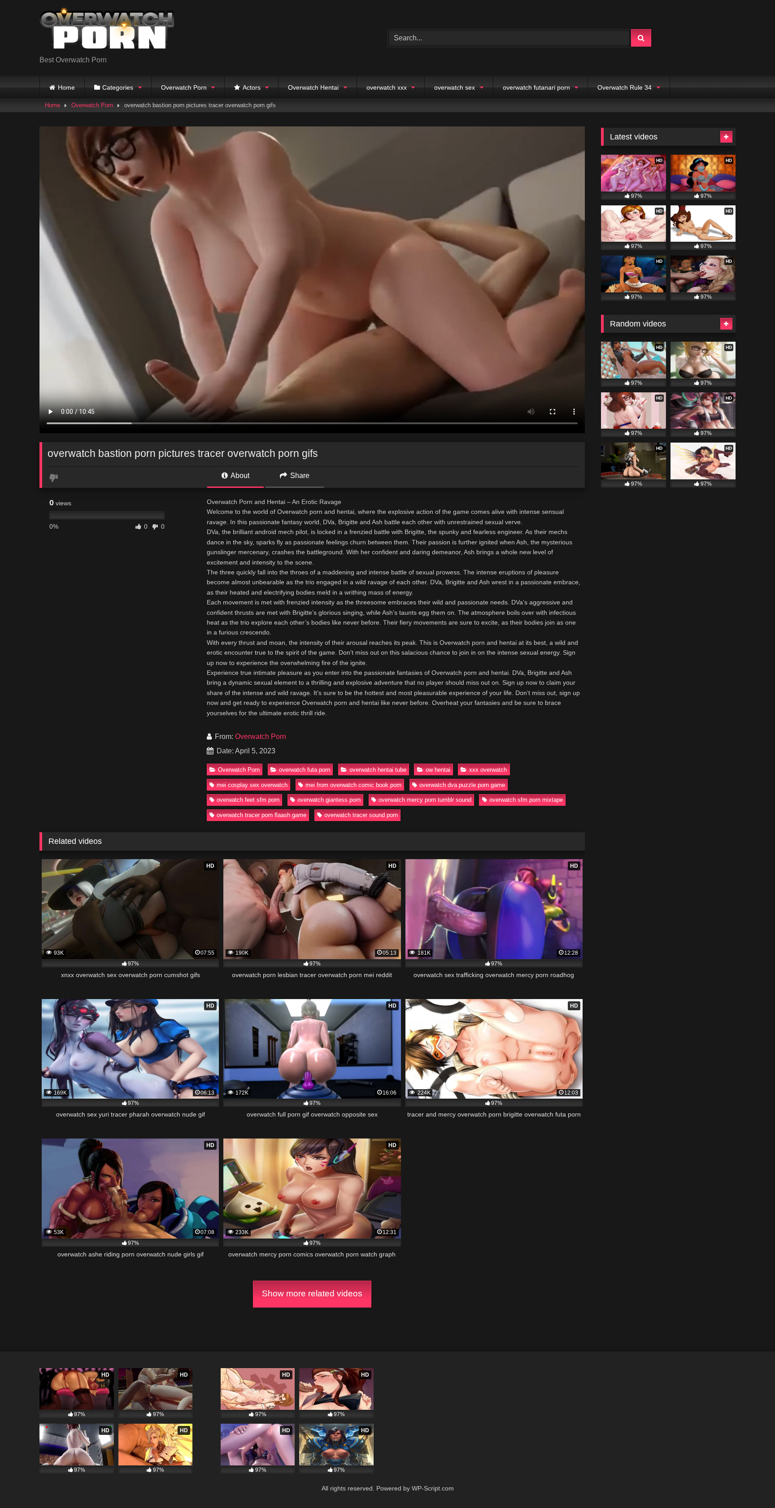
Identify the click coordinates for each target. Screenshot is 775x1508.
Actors (252, 87)
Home (66, 87)
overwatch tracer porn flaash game (261, 815)
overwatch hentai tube (377, 769)
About (239, 475)
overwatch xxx (386, 87)
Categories (117, 87)
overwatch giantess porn (329, 799)
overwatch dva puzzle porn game (462, 785)
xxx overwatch (488, 769)
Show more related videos (312, 1293)
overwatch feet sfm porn (248, 799)
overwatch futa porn (304, 769)
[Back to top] (747, 1481)
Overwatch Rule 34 (624, 87)
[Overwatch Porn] (106, 31)
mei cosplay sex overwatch (252, 785)
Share (298, 475)
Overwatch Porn (184, 87)
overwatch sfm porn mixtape (526, 799)
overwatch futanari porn (536, 87)
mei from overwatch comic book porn (353, 785)
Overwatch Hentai (313, 87)
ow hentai (438, 769)
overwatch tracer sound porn (361, 815)
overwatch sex (454, 87)
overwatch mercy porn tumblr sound (425, 799)
